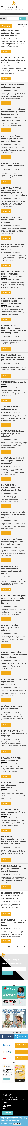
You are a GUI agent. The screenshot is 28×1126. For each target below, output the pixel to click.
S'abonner (8, 973)
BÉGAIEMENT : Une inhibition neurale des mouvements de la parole (13, 922)
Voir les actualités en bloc (27, 26)
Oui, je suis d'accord (6, 1123)
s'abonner (8, 1113)
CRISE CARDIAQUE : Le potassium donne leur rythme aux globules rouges (13, 868)
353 (25, 946)
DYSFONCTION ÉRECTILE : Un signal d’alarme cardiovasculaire (14, 681)
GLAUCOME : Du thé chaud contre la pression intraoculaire (12, 784)
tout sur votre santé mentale (21, 1045)
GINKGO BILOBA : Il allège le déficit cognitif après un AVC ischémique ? (13, 460)
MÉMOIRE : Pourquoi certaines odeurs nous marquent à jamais (10, 33)
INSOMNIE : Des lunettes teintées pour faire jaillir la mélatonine (12, 627)
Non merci (17, 1123)
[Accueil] (14, 3)
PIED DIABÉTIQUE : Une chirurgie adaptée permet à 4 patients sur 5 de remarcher (13, 357)
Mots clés (3, 18)
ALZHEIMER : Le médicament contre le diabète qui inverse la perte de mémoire (13, 111)
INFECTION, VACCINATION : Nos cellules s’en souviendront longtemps (14, 733)
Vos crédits (21, 1052)
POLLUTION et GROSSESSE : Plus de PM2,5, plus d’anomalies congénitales (13, 273)
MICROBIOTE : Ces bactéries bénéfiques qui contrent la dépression (13, 246)
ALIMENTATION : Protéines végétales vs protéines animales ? (12, 433)
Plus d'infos (15, 1120)
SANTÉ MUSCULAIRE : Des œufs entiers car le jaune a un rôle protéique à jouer (13, 60)
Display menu (2, 5)
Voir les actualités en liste (23, 26)
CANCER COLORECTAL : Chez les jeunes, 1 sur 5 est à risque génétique (13, 514)
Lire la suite (6, 51)
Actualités (8, 13)
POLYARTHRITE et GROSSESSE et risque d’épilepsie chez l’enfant (11, 487)
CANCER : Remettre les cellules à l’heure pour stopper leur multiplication (14, 654)
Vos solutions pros (21, 1058)
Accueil (3, 13)
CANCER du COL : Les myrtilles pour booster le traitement (11, 219)
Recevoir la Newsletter (14, 1032)
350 (13, 946)
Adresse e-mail (6, 966)
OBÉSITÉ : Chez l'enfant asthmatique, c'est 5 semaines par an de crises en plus (13, 138)
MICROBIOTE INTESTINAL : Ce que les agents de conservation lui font (12, 895)
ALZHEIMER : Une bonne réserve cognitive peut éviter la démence (13, 811)
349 (9, 946)
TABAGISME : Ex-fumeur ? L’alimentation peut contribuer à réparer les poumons (13, 541)
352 (21, 946)
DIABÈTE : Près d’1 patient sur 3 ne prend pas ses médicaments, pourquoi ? (14, 300)
